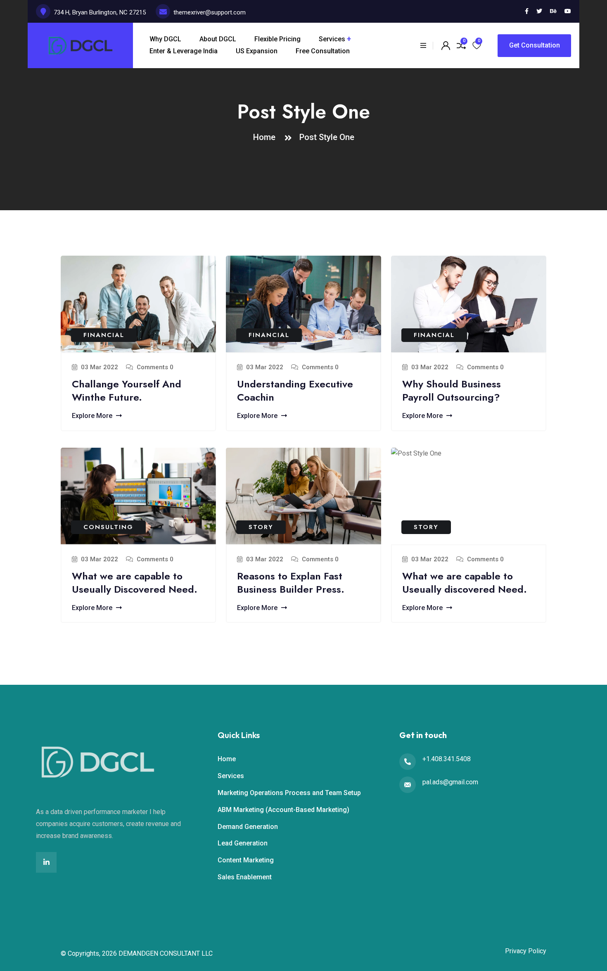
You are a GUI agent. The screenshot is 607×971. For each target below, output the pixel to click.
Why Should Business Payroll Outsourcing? (451, 390)
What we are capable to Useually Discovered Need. (134, 582)
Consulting (108, 527)
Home (266, 137)
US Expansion (256, 51)
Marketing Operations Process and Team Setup (289, 793)
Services (332, 39)
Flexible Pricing (277, 39)
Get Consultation (534, 45)
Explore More (93, 416)
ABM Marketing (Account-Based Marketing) (283, 810)
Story (261, 527)
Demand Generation (248, 827)
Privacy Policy (525, 951)
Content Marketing (246, 860)
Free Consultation (323, 51)
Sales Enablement (245, 877)
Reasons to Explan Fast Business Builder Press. (290, 582)
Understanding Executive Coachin (295, 390)
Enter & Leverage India (183, 51)
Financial (103, 334)
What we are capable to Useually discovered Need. (464, 582)
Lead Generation (243, 843)
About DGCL (217, 39)
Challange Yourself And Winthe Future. (126, 390)
